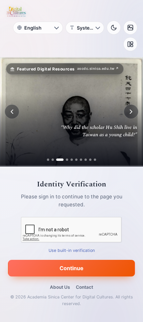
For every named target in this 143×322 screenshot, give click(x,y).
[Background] (130, 28)
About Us (60, 287)
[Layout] (130, 44)
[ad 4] (64, 160)
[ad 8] (85, 160)
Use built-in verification (72, 250)
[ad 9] (90, 160)
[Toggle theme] (114, 28)
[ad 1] (48, 160)
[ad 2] (53, 160)
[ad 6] (76, 160)
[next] (131, 111)
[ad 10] (95, 160)
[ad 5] (72, 160)
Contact (84, 287)
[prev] (12, 111)
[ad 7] (81, 160)
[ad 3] (57, 160)
